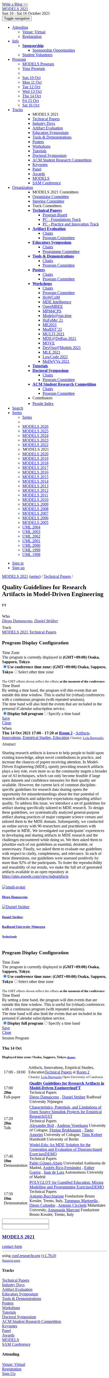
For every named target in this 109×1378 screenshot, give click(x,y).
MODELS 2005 (35, 522)
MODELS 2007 (35, 513)
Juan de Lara (54, 1172)
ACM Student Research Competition (62, 160)
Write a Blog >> (15, 4)
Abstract (8, 744)
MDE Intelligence (57, 302)
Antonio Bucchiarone (46, 1196)
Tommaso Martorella (81, 1201)
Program (19, 59)
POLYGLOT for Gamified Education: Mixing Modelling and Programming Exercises (66, 1184)
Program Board (55, 215)
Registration (32, 36)
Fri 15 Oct (30, 100)
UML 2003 (31, 531)
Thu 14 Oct (31, 96)
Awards (38, 174)
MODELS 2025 (35, 431)
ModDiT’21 (52, 329)
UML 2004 (31, 527)
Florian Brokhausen (65, 1130)
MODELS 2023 (35, 440)
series (34, 576)
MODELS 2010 (35, 499)
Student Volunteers (37, 55)
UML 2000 (31, 545)
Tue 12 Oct (31, 87)
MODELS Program (38, 64)
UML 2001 (31, 541)
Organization (22, 187)
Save (6, 718)
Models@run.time (57, 315)
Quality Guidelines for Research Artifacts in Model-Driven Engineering (66, 1085)
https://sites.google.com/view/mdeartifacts (35, 876)
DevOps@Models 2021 (62, 347)
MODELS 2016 (35, 472)
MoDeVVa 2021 (56, 361)
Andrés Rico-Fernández (62, 1167)
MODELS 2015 (35, 477)
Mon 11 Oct (32, 82)
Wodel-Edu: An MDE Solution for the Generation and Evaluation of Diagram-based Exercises (65, 1149)
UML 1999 (31, 550)
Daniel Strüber (46, 621)
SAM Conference (46, 183)
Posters (38, 142)
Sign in (18, 563)
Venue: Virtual (33, 32)
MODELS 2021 (15, 576)
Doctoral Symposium (49, 155)
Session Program (15, 1038)
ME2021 (50, 325)
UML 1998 (31, 554)
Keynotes (40, 164)
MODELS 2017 (35, 467)
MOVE (49, 343)
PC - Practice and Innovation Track (71, 224)
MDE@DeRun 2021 (59, 338)
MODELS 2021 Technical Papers (29, 632)
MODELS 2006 (35, 518)
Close (6, 723)
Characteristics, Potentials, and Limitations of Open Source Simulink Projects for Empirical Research (65, 1111)
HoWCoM (51, 297)
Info (15, 41)
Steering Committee (48, 201)
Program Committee (59, 238)
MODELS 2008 (35, 509)
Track (6, 627)
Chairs (48, 233)
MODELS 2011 (35, 495)
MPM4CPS (52, 311)
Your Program (33, 68)
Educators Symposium (50, 132)
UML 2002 (31, 536)
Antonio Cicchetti (72, 1205)
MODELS (40, 178)
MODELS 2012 (35, 490)
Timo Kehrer (92, 1134)
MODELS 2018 (35, 463)
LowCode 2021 (55, 357)
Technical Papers (46, 119)
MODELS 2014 (35, 481)
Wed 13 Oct (32, 91)
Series (27, 417)
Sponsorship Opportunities (53, 50)
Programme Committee (61, 251)
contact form (12, 1246)
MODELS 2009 (35, 504)
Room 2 (65, 733)
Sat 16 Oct (30, 105)
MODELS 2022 (35, 445)
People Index (42, 403)
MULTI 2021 (53, 334)
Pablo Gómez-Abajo (45, 1163)
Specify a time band (64, 713)
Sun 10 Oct (31, 77)
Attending (20, 27)
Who (6, 616)
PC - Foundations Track (62, 219)
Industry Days (43, 123)
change (71, 1057)
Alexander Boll (41, 1125)
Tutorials (39, 151)
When (7, 728)
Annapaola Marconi (64, 1210)
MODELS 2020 (35, 454)
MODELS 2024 (35, 435)
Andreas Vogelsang (72, 1125)
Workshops (41, 146)
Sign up (18, 568)
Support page (11, 1260)
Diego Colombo (42, 1205)
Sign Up (8, 1373)
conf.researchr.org (26, 1255)
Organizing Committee (50, 196)
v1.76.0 (49, 1255)
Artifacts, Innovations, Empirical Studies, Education (46, 735)
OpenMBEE (53, 306)
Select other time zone (35, 672)
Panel (36, 169)
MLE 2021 (51, 352)
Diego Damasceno (17, 621)
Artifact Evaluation (47, 128)
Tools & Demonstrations (51, 137)
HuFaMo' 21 (53, 320)
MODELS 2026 (35, 426)
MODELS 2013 (35, 486)
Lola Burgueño (93, 738)
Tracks (17, 110)
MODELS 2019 (35, 458)
